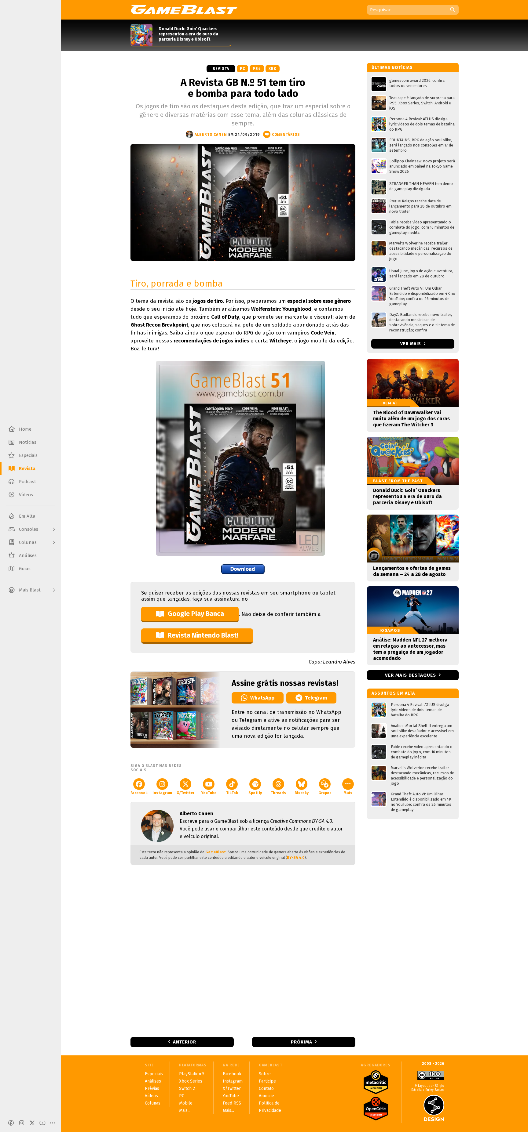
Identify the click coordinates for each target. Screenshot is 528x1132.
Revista (221, 69)
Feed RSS (232, 1103)
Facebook (139, 793)
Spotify (255, 793)
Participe (267, 1081)
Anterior (184, 1042)
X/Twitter (185, 793)
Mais (348, 793)
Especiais (154, 1073)
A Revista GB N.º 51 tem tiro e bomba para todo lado (243, 88)
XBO (273, 69)
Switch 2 (187, 1088)
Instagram (162, 793)
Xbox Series (190, 1081)
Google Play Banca (196, 613)
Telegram (316, 698)
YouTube (208, 793)
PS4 (257, 69)
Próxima (301, 1042)
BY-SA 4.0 (296, 857)
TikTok (232, 793)
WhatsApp (262, 698)
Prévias (152, 1088)
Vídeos (151, 1095)
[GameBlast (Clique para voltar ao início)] (183, 9)
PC (242, 69)
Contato (266, 1088)
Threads (278, 793)
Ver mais (411, 343)
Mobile (186, 1103)
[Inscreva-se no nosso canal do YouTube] (42, 1123)
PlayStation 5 (191, 1073)
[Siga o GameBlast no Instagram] (21, 1123)
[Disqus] (242, 950)
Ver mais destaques (410, 675)
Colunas (152, 1103)
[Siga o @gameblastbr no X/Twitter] (32, 1123)
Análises (153, 1081)
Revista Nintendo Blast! (203, 635)
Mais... (184, 1110)
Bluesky (302, 793)
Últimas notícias (392, 67)
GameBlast (215, 852)
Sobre (265, 1073)
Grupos (325, 793)
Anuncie (266, 1095)
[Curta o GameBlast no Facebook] (11, 1123)
